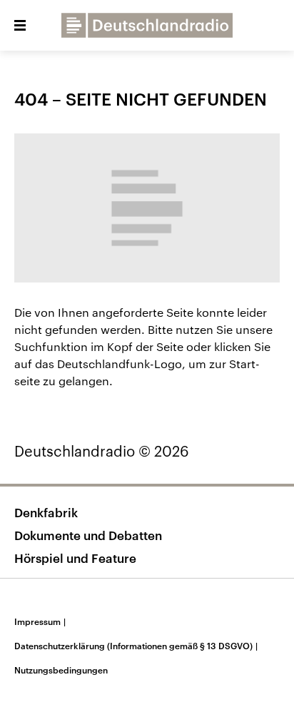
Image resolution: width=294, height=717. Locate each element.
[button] (20, 25)
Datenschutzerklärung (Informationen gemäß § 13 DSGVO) (136, 646)
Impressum (40, 621)
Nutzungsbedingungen (61, 670)
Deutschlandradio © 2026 (101, 450)
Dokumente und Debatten (88, 535)
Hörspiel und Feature (75, 558)
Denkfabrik (46, 512)
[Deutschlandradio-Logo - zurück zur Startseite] (147, 25)
